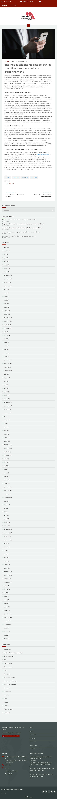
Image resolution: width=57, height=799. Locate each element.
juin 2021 (6, 466)
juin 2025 (6, 296)
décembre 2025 (8, 275)
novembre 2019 (8, 533)
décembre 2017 (8, 614)
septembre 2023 (8, 370)
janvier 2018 (7, 610)
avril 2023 (6, 388)
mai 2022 (6, 427)
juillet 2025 (7, 293)
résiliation (25, 177)
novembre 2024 (8, 321)
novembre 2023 (8, 363)
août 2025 (6, 289)
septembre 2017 (8, 624)
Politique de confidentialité (11, 771)
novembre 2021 (8, 448)
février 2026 (7, 268)
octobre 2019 (7, 536)
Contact (32, 748)
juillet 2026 (7, 250)
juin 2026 (6, 254)
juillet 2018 (7, 589)
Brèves (5, 660)
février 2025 (7, 310)
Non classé (7, 688)
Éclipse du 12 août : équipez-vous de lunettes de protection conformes (23, 224)
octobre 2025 (7, 282)
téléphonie (34, 177)
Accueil (32, 731)
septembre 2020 (8, 497)
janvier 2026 (7, 272)
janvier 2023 (7, 399)
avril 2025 (6, 303)
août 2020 (6, 501)
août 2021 (6, 458)
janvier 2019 (7, 568)
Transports (7, 712)
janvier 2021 (7, 483)
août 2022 (6, 416)
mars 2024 (6, 349)
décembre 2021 (8, 444)
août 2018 (6, 585)
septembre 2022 (8, 413)
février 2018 (7, 607)
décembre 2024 (8, 317)
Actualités (33, 734)
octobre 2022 (7, 409)
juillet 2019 (7, 547)
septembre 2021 (8, 455)
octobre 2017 (7, 621)
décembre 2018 (8, 571)
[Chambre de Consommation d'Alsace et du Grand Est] (28, 16)
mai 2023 (6, 384)
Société (6, 702)
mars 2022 (6, 434)
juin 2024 (6, 339)
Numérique (7, 695)
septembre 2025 (8, 286)
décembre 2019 (8, 529)
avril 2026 (6, 261)
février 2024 (7, 353)
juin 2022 (6, 423)
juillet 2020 (7, 504)
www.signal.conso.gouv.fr (43, 154)
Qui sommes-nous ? (12, 736)
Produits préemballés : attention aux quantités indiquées (19, 220)
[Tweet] (9, 183)
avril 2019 (6, 557)
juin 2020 (6, 508)
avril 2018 (6, 600)
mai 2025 (6, 300)
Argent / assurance (9, 656)
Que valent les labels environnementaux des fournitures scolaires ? (22, 228)
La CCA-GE (32, 741)
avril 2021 (6, 473)
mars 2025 (6, 307)
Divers (5, 670)
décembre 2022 (8, 402)
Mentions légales (9, 774)
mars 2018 (6, 603)
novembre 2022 (8, 406)
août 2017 (6, 628)
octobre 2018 (7, 578)
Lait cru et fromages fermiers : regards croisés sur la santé (19, 236)
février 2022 (7, 437)
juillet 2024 (7, 335)
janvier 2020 (7, 525)
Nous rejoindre (7, 691)
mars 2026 (6, 265)
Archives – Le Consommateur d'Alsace (13, 652)
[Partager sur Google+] (12, 183)
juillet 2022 (7, 420)
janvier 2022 (7, 441)
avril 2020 (6, 515)
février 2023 (7, 395)
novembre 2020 (8, 490)
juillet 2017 (7, 631)
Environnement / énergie (10, 681)
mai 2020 (6, 511)
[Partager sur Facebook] (6, 183)
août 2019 (6, 543)
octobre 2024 (7, 324)
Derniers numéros (8, 667)
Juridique (32, 738)
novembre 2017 (8, 617)
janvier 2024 (7, 356)
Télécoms (24, 61)
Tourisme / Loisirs (8, 709)
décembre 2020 (8, 487)
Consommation (18, 61)
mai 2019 (6, 554)
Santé (5, 698)
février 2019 (7, 564)
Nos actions (33, 745)
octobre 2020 (7, 494)
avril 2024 (6, 346)
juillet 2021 (7, 462)
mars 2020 (6, 518)
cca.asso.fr (7, 768)
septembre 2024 (8, 328)
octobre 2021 (7, 451)
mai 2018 (6, 596)
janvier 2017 (7, 638)
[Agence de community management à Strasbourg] (28, 797)
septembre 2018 (8, 582)
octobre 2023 (7, 367)
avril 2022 (6, 430)
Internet (8, 177)
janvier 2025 (7, 314)
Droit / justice (7, 674)
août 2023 (6, 374)
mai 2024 (6, 342)
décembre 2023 (8, 360)
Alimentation (7, 649)
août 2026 (6, 247)
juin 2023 (6, 381)
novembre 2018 (8, 575)
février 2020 (7, 522)
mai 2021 (6, 469)
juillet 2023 (7, 377)
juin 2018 (6, 593)
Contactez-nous (28, 1)
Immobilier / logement (10, 684)
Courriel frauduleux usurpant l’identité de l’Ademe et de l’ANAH (21, 232)
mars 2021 (6, 476)
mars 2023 (6, 391)
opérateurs (16, 177)
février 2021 (7, 480)
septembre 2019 (8, 540)
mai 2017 (6, 635)
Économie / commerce (9, 677)
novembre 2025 (8, 279)
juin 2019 (6, 550)
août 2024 (6, 332)
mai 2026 (6, 257)
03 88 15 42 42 (7, 1)
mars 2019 (6, 561)
